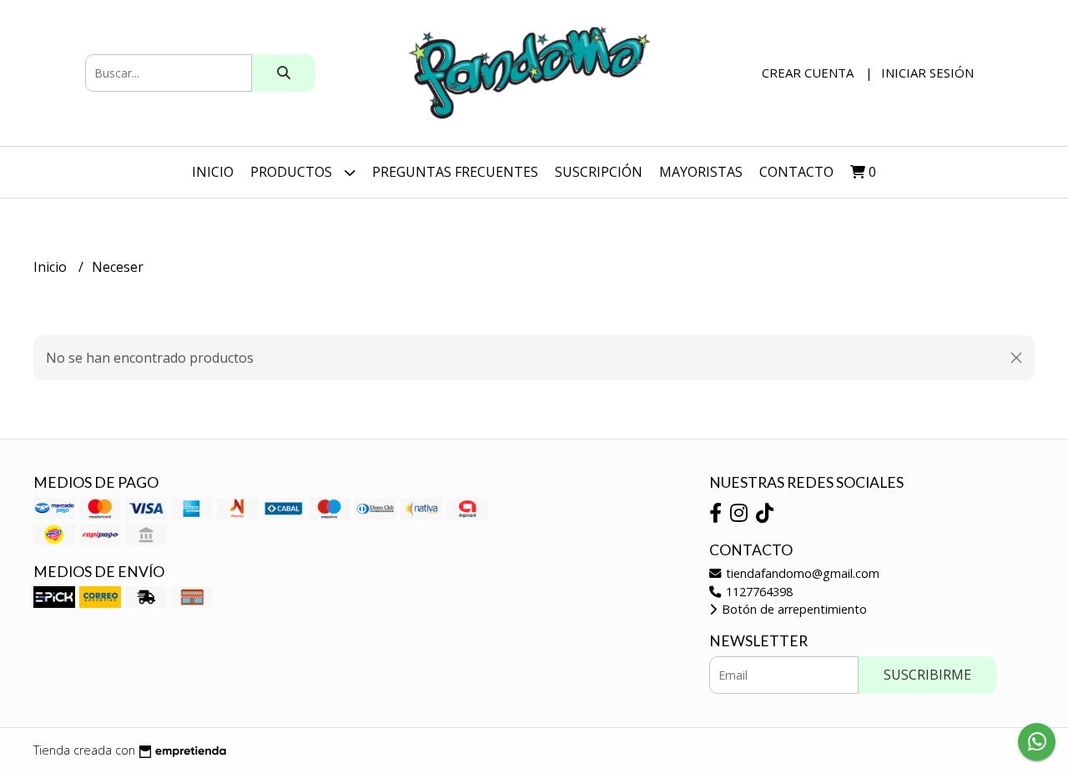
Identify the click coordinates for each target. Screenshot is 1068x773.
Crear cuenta (808, 72)
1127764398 (758, 592)
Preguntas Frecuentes (455, 172)
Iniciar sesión (927, 72)
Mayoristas (701, 172)
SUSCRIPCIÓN (598, 172)
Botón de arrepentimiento (792, 609)
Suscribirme (927, 674)
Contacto (796, 172)
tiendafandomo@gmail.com (801, 573)
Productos (292, 172)
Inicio (213, 172)
